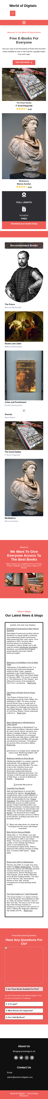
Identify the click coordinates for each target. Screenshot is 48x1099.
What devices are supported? (20, 1011)
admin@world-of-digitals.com (20, 1077)
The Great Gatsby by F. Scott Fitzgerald (22, 894)
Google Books (30, 793)
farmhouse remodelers (29, 647)
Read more (31, 683)
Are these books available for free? (23, 989)
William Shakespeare (23, 867)
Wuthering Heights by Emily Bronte (20, 758)
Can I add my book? (16, 1017)
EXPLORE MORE (23, 62)
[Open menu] (12, 13)
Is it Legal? (12, 1004)
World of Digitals (23, 6)
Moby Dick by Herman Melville (18, 832)
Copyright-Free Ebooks (16, 788)
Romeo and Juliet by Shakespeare (20, 862)
